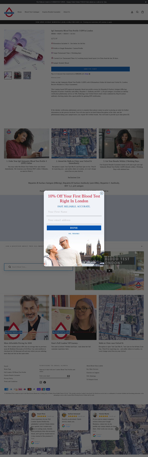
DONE (74, 228)
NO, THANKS (74, 233)
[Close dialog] (101, 193)
